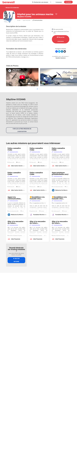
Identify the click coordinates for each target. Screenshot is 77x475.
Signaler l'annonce (61, 58)
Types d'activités (26, 20)
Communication (38, 20)
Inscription (68, 2)
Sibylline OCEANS (24, 17)
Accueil (18, 20)
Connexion (59, 2)
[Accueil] (9, 2)
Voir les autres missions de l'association (22, 130)
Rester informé (17, 260)
